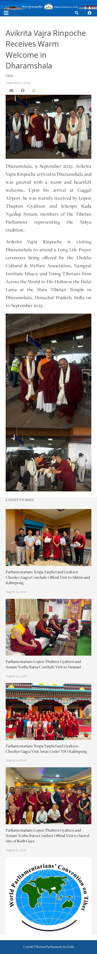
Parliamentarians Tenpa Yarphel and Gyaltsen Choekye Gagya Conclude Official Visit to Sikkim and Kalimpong (48, 577)
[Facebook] (89, 13)
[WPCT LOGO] (48, 896)
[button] (77, 12)
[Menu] (6, 13)
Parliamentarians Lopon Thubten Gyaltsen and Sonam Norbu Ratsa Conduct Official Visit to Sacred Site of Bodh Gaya (47, 836)
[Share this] (22, 90)
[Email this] (11, 90)
